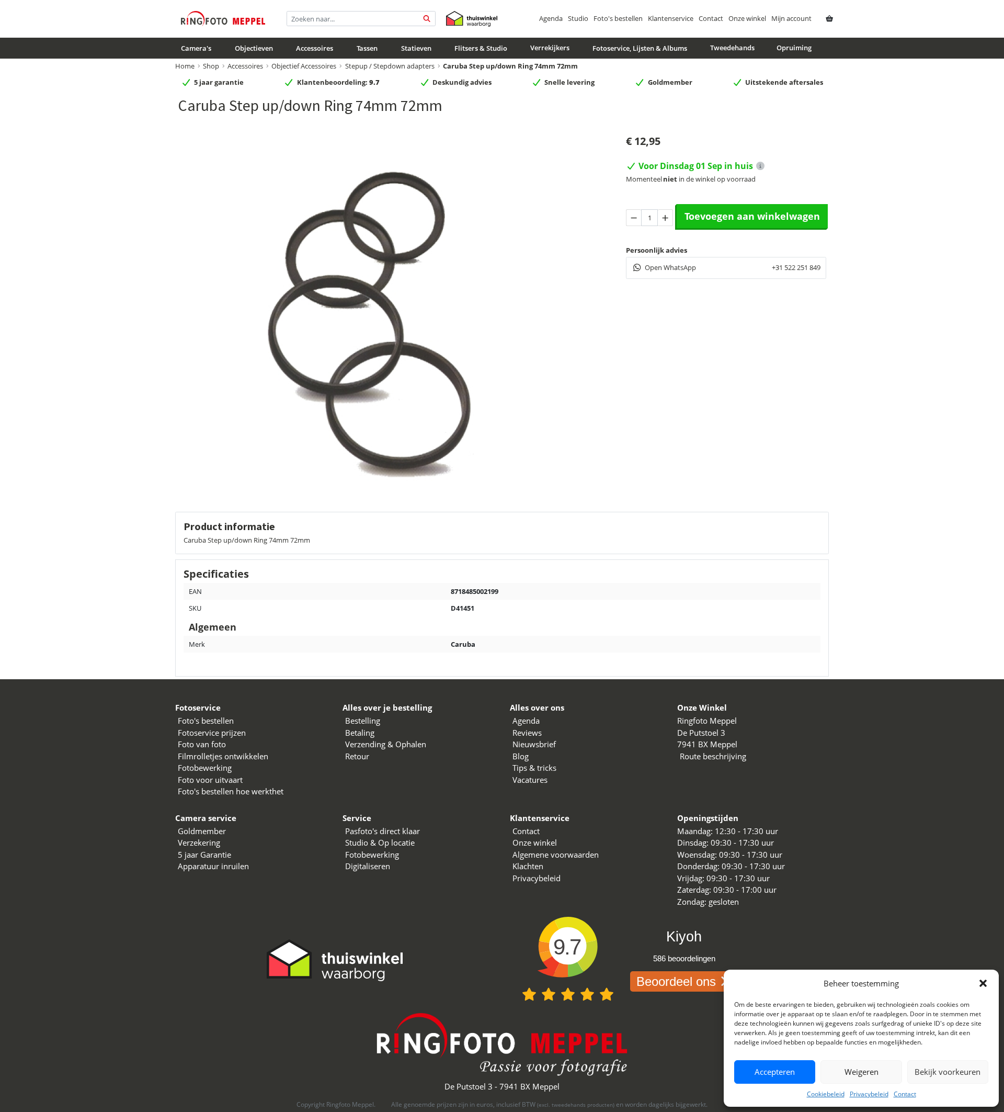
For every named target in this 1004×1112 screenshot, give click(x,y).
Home (185, 66)
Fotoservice (198, 707)
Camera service (205, 818)
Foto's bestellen (618, 18)
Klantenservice (670, 18)
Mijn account (791, 18)
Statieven (416, 48)
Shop (211, 66)
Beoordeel (676, 981)
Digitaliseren (367, 866)
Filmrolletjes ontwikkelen (223, 756)
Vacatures (529, 779)
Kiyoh (684, 937)
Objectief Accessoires (303, 66)
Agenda (551, 18)
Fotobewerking (205, 767)
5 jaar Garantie (204, 854)
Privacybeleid (869, 1093)
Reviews (527, 732)
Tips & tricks (534, 767)
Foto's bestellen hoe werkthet (230, 791)
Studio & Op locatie (380, 842)
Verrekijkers (549, 47)
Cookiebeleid (826, 1093)
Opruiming (794, 47)
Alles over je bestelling (387, 707)
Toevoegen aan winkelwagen (752, 216)
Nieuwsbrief (534, 744)
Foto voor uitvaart (210, 779)
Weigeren (861, 1071)
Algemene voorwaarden (555, 854)
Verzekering (199, 842)
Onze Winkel (702, 707)
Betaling (359, 732)
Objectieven (254, 48)
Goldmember (202, 831)
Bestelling (362, 720)
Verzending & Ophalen (385, 744)
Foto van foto (202, 744)
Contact (905, 1093)
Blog (520, 756)
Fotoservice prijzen (212, 732)
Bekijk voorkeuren (947, 1071)
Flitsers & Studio (480, 48)
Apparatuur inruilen (213, 866)
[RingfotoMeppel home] (223, 18)
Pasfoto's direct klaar (382, 831)
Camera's (196, 48)
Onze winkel (747, 18)
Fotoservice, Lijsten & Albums (639, 48)
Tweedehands (732, 47)
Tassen (367, 48)
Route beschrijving (713, 756)
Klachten (527, 866)
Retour (357, 756)
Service (357, 818)
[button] (983, 983)
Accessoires (314, 48)
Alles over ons (537, 707)
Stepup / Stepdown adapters (390, 66)
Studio (578, 18)
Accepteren (775, 1071)
